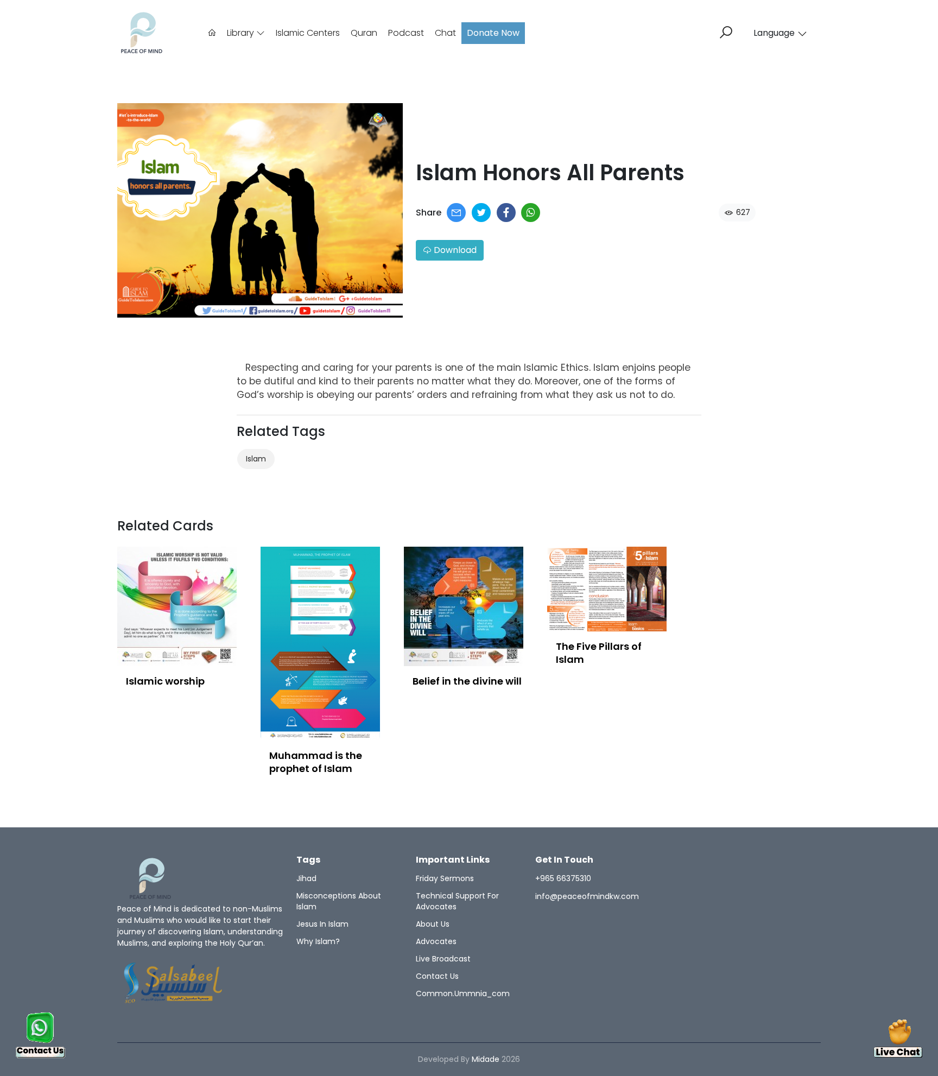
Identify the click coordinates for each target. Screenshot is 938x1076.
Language (774, 33)
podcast (406, 33)
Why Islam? (318, 941)
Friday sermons (445, 878)
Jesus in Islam (322, 924)
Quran (364, 33)
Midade (485, 1059)
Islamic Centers (308, 33)
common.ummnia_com (463, 993)
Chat (445, 33)
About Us (432, 924)
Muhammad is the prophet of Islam (315, 762)
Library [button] (241, 33)
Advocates (436, 941)
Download (454, 250)
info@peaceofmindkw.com (587, 896)
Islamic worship (165, 681)
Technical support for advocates (457, 901)
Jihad (306, 878)
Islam (256, 458)
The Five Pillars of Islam (599, 653)
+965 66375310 (563, 878)
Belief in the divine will (467, 681)
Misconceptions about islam (338, 901)
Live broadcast (443, 958)
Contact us (437, 976)
